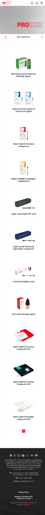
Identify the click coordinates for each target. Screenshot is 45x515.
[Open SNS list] (37, 3)
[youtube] (23, 455)
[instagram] (18, 455)
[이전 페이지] (19, 431)
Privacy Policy (24, 492)
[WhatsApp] (27, 455)
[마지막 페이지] (31, 431)
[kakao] (11, 455)
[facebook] (15, 455)
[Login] (32, 3)
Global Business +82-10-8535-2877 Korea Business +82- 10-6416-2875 (25, 474)
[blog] (36, 455)
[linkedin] (32, 455)
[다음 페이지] (28, 431)
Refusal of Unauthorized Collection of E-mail (24, 497)
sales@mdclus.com (26, 481)
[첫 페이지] (16, 431)
